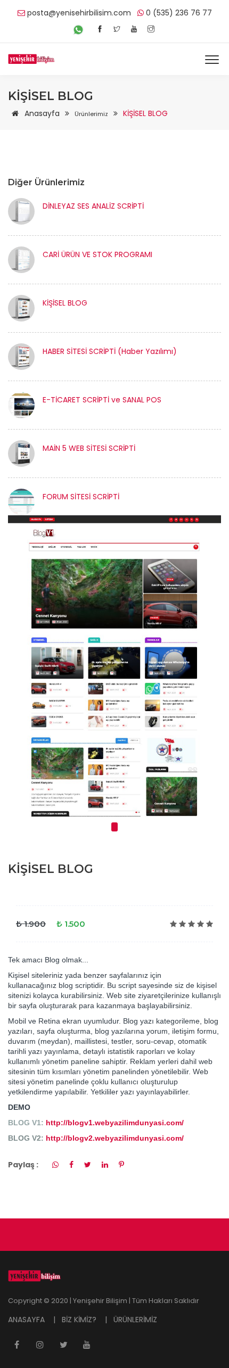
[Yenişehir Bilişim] (31, 59)
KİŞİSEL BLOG (65, 303)
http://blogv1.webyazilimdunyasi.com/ (114, 1122)
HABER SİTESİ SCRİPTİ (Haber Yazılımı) (110, 351)
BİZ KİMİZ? (80, 1319)
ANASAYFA (27, 1319)
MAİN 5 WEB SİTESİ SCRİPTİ (89, 448)
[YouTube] (133, 29)
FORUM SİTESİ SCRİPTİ (81, 496)
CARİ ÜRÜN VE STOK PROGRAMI (97, 254)
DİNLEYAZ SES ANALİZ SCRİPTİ (93, 206)
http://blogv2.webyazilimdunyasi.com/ (115, 1138)
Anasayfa (41, 113)
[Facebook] (99, 29)
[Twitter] (116, 29)
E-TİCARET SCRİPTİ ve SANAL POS (102, 399)
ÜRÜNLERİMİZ (135, 1319)
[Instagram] (151, 29)
